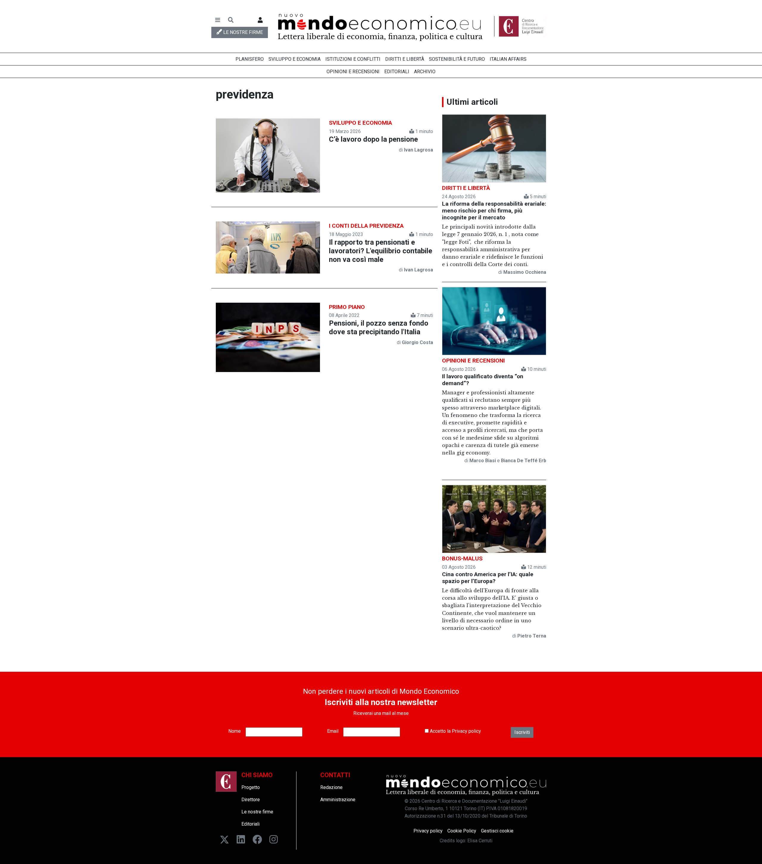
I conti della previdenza (366, 225)
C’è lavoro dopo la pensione (373, 139)
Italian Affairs (508, 59)
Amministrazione (337, 799)
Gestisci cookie (497, 831)
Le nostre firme (257, 812)
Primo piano (347, 307)
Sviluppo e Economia (294, 59)
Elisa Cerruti (479, 840)
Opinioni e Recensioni (353, 71)
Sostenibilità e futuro (457, 59)
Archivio (424, 71)
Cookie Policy (461, 831)
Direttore (250, 799)
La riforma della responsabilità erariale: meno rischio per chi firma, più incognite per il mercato (494, 210)
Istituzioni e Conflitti (352, 59)
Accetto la (455, 731)
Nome (234, 731)
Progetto (250, 787)
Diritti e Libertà (404, 59)
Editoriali (396, 71)
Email (332, 731)
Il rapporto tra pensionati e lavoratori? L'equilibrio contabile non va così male (380, 251)
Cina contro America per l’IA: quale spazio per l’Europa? (487, 578)
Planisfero (249, 59)
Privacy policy (466, 731)
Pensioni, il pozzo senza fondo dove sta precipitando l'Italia (378, 327)
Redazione (331, 787)
